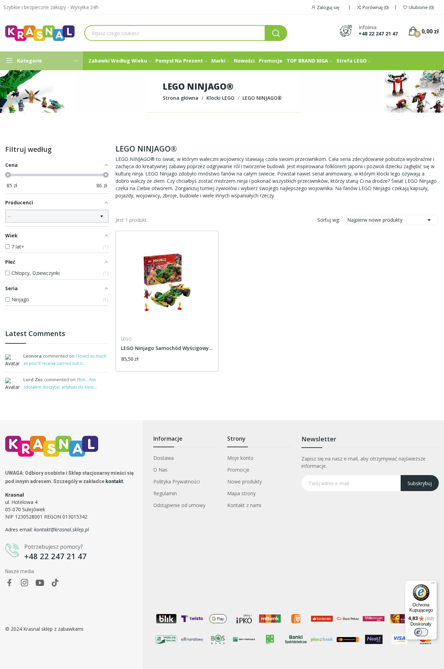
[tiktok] (55, 583)
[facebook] (9, 583)
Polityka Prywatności (176, 481)
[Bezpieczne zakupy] (57, 316)
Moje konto (240, 458)
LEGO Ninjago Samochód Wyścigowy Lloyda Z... (167, 348)
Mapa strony (241, 493)
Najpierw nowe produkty (390, 220)
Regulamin (165, 493)
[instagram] (24, 583)
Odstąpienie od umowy (179, 505)
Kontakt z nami (244, 505)
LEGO (126, 339)
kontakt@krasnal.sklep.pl (61, 529)
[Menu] (433, 584)
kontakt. (115, 481)
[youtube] (40, 583)
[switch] (421, 632)
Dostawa (163, 458)
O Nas (160, 469)
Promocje (238, 469)
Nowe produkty (244, 481)
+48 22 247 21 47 (378, 33)
